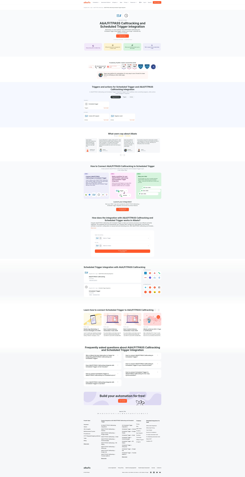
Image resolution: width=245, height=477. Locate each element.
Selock (85, 426)
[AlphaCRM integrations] (159, 277)
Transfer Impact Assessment (144, 467)
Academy (138, 430)
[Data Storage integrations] (159, 287)
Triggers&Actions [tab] (116, 97)
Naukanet (86, 424)
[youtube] (157, 472)
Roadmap (138, 435)
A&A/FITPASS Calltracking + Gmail (109, 436)
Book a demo (157, 2)
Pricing (137, 424)
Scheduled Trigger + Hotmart (129, 429)
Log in (144, 2)
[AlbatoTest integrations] (154, 287)
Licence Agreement (112, 467)
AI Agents (138, 442)
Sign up (149, 2)
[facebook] (151, 472)
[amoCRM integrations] (145, 273)
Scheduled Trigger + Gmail (128, 435)
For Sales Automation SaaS (152, 434)
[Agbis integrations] (145, 277)
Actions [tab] (131, 97)
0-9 (98, 413)
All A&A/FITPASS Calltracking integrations (108, 426)
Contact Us (159, 467)
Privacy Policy (121, 467)
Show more (93, 228)
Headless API (149, 441)
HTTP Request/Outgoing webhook (92, 436)
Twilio (85, 438)
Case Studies (149, 430)
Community (138, 437)
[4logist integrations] (154, 273)
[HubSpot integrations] (150, 273)
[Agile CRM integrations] (154, 277)
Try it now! (106, 108)
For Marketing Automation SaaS (153, 436)
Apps (121, 2)
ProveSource (87, 433)
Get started (122, 401)
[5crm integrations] (159, 273)
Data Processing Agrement (131, 467)
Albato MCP (149, 439)
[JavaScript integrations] (154, 292)
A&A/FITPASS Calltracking (98, 7)
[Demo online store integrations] (150, 292)
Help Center (139, 428)
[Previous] (121, 155)
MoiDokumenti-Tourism (89, 431)
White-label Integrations (151, 425)
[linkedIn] (154, 472)
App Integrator (139, 433)
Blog (137, 426)
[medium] (160, 472)
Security (153, 467)
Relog (85, 440)
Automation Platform (106, 2)
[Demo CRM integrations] (145, 292)
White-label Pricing (150, 428)
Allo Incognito (87, 429)
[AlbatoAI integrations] (150, 287)
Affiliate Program (140, 439)
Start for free (122, 36)
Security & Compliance (151, 432)
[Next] (124, 155)
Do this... (97, 242)
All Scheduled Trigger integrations (127, 426)
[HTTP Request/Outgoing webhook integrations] (145, 287)
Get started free (122, 209)
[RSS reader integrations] (159, 292)
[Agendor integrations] (150, 277)
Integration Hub (86, 7)
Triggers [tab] (124, 97)
